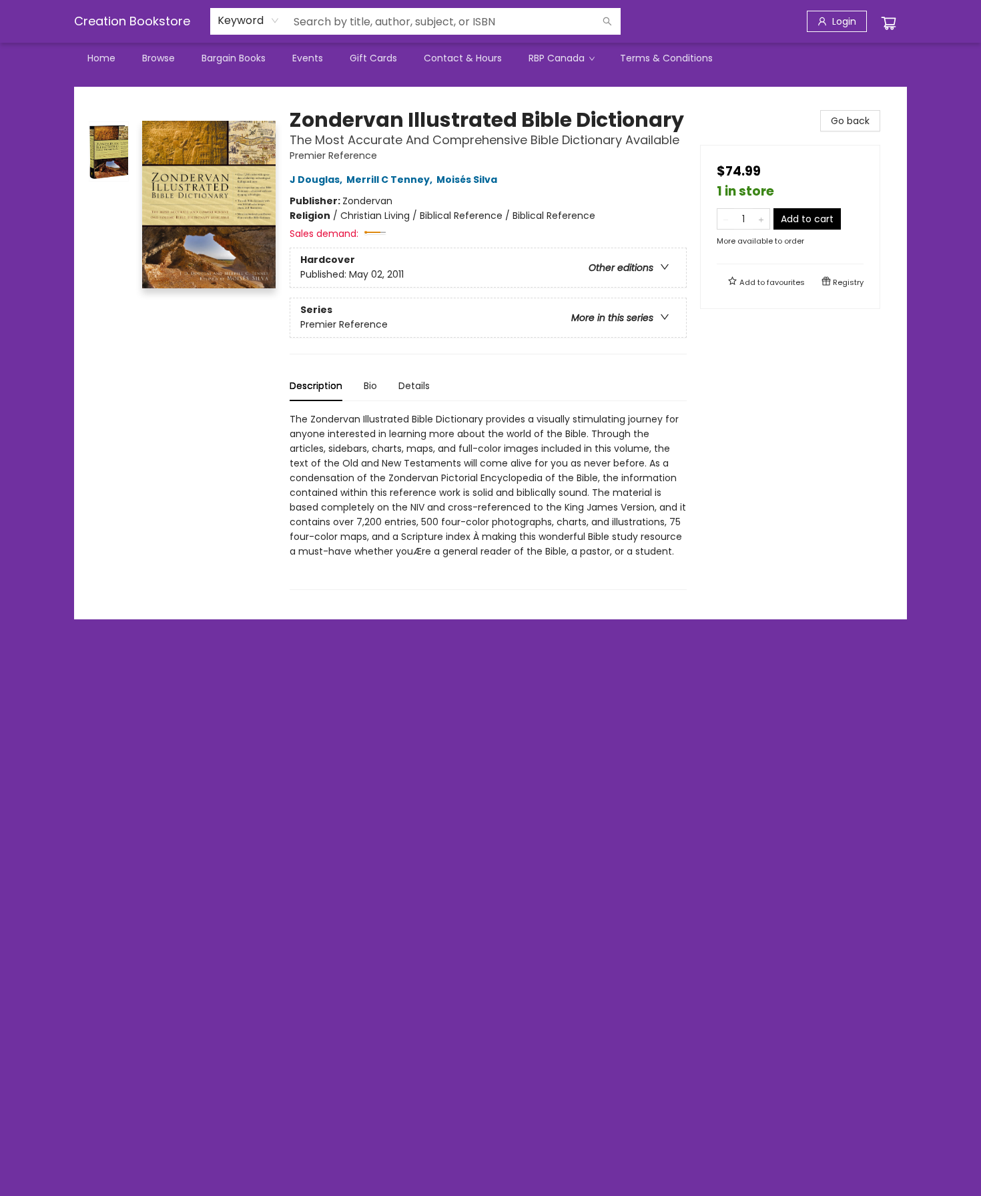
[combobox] (248, 20)
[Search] (607, 21)
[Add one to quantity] (761, 219)
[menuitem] (101, 58)
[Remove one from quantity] (725, 219)
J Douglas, (317, 179)
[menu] (490, 58)
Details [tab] (414, 385)
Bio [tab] (370, 385)
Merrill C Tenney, (390, 179)
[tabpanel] (488, 501)
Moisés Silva (466, 179)
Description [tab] (316, 385)
